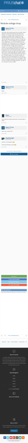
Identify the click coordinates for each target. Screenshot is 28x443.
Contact (14, 386)
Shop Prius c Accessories (6, 14)
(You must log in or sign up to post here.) (14, 151)
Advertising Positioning (11, 439)
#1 (26, 82)
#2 (26, 93)
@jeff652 (4, 142)
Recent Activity (21, 14)
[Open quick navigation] (26, 19)
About (14, 378)
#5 (26, 146)
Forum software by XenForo (14, 440)
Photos (14, 383)
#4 (26, 133)
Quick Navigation (16, 389)
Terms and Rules (14, 341)
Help (8, 341)
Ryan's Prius (10, 28)
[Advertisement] (14, 71)
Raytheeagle (10, 138)
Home (14, 375)
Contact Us (4, 341)
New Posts (14, 14)
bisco (7, 115)
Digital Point (19, 439)
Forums (14, 381)
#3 (26, 122)
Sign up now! (14, 276)
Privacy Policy (21, 341)
